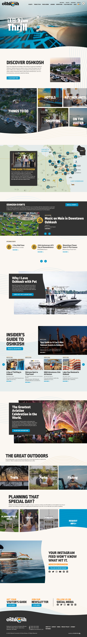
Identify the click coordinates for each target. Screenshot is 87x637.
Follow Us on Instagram (58, 568)
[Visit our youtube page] (60, 571)
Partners (48, 629)
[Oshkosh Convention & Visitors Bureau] (10, 4)
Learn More (47, 228)
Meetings (62, 2)
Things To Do (37, 4)
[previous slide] (45, 233)
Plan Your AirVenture (21, 431)
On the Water (78, 121)
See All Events (71, 205)
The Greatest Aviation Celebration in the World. (24, 412)
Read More (15, 250)
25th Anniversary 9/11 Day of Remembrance (46, 246)
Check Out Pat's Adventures (23, 295)
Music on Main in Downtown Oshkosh (64, 220)
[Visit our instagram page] (56, 571)
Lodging (52, 4)
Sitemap (73, 627)
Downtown (59, 4)
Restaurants (75, 98)
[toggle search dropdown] (83, 3)
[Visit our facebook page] (50, 571)
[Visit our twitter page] (53, 571)
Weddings (73, 2)
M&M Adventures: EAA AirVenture (52, 373)
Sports (79, 2)
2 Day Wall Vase (18, 245)
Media (58, 627)
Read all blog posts (14, 349)
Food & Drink (45, 4)
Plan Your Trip (13, 78)
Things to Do (18, 111)
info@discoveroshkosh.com (36, 629)
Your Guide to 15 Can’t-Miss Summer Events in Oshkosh (51, 344)
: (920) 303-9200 (34, 626)
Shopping (53, 121)
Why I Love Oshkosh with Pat (24, 280)
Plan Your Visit (68, 4)
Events (30, 4)
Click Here (11, 605)
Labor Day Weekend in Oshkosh (71, 373)
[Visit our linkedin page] (67, 571)
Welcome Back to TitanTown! (31, 373)
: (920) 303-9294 (34, 627)
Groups (67, 2)
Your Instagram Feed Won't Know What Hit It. (63, 556)
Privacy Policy (65, 627)
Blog (75, 4)
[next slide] (49, 233)
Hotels (50, 98)
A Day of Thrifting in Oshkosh (13, 373)
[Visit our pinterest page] (64, 571)
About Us (48, 627)
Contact (54, 627)
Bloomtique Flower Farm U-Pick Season (70, 246)
